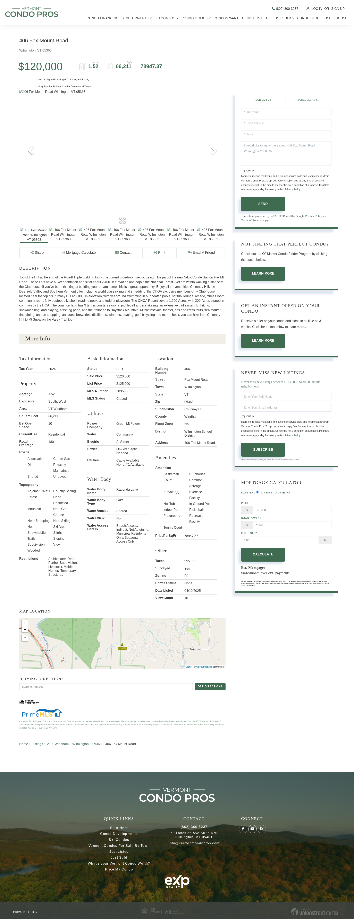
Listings (37, 744)
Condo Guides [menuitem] (195, 18)
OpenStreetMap (204, 667)
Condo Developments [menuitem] (119, 834)
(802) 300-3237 (286, 8)
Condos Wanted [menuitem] (228, 18)
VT (49, 744)
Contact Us (263, 99)
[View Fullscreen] (25, 638)
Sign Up (338, 8)
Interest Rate (250, 533)
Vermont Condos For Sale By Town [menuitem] (119, 845)
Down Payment (251, 518)
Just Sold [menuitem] (282, 18)
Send (263, 204)
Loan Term (248, 492)
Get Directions (210, 686)
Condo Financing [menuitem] (102, 18)
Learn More (263, 273)
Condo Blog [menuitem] (308, 18)
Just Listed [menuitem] (256, 18)
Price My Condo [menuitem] (119, 869)
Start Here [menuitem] (119, 828)
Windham (62, 744)
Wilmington (80, 744)
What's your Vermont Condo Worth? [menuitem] (119, 863)
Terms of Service (251, 220)
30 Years (266, 492)
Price (245, 503)
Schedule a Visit (309, 99)
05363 (97, 744)
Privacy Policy (292, 189)
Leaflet (189, 667)
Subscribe (263, 449)
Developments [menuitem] (135, 18)
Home (23, 744)
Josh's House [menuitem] (335, 18)
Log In (316, 8)
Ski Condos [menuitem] (165, 18)
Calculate (263, 554)
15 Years (283, 492)
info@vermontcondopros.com (194, 843)
